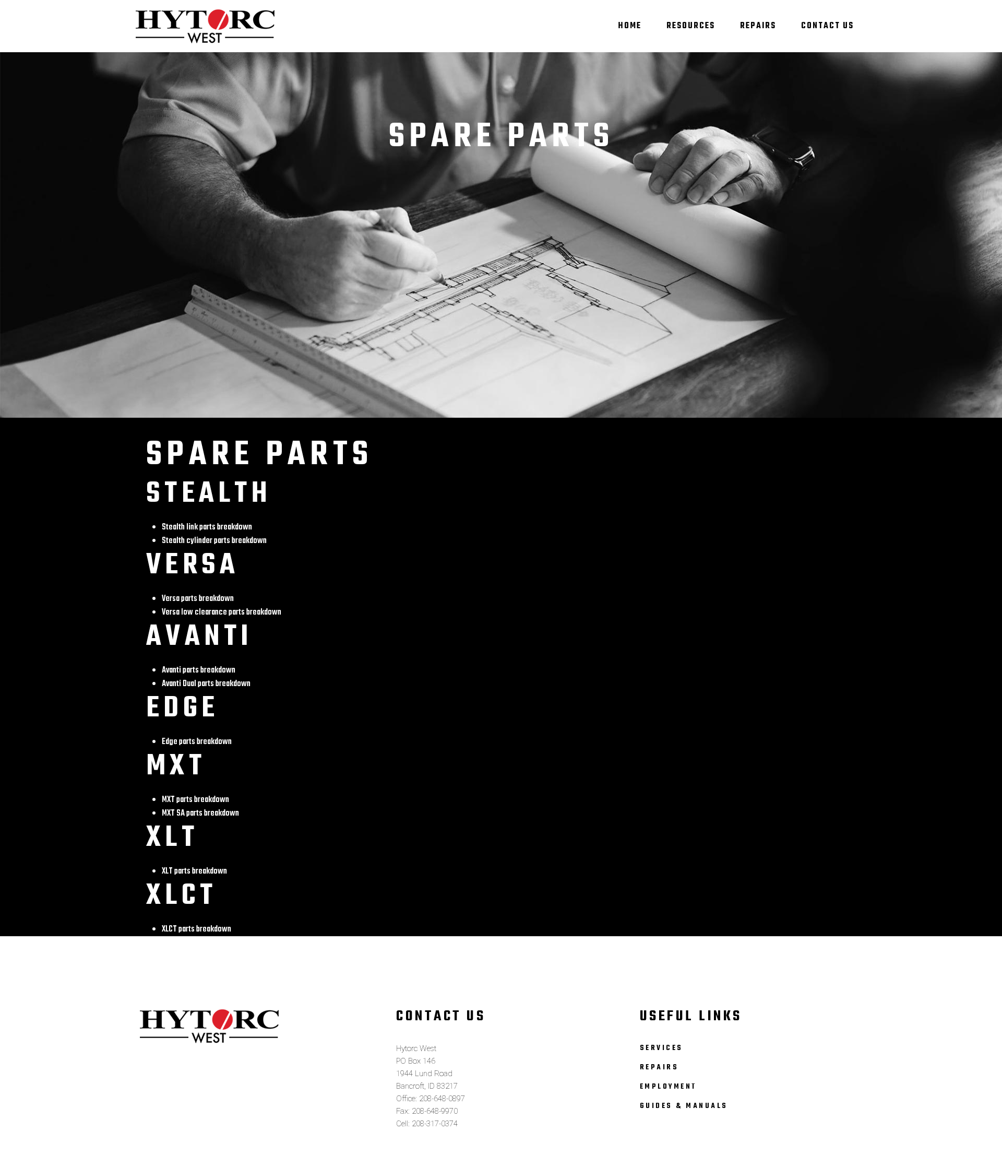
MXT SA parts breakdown (200, 813)
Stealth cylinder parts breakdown (214, 541)
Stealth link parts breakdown (207, 527)
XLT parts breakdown (194, 871)
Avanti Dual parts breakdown (206, 684)
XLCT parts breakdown (196, 929)
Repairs (659, 1067)
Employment (668, 1086)
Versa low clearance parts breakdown (221, 612)
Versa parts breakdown (198, 599)
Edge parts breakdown (197, 742)
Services (661, 1048)
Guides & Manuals (684, 1106)
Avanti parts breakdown (198, 670)
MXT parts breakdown (195, 800)
